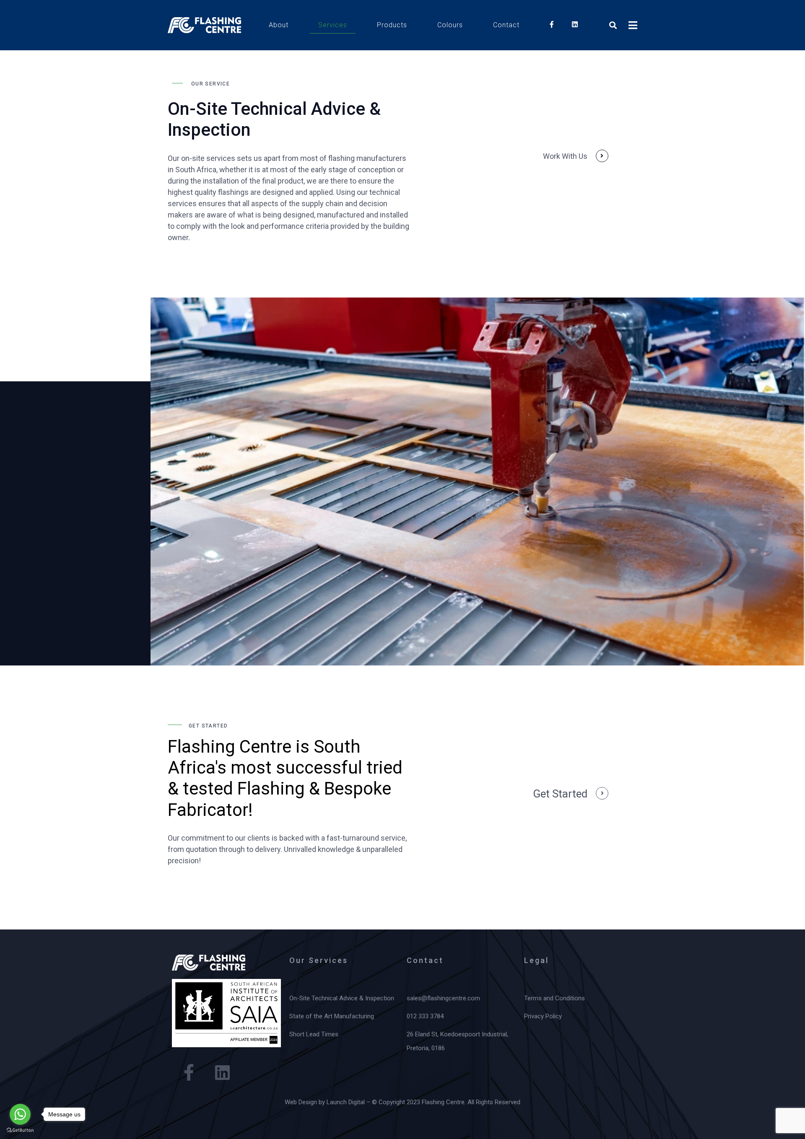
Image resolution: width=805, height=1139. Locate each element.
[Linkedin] (222, 1072)
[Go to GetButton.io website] (20, 1130)
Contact (506, 25)
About (278, 25)
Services (332, 25)
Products (392, 25)
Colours (450, 25)
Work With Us (565, 156)
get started (560, 793)
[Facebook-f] (188, 1072)
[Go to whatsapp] (20, 1114)
